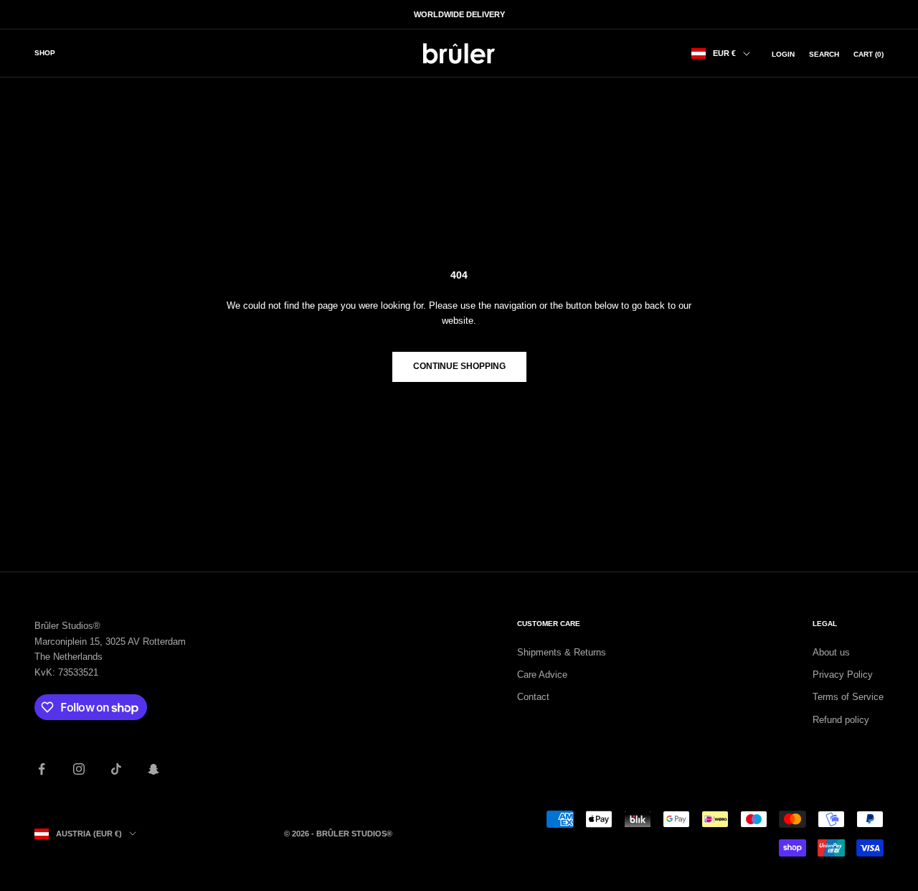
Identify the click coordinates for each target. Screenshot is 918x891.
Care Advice (542, 674)
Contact (533, 696)
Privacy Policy (843, 674)
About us (831, 652)
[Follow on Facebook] (41, 769)
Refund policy (841, 719)
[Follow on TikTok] (116, 769)
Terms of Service (848, 696)
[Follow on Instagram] (79, 769)
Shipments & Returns (561, 652)
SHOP (44, 53)
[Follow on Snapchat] (153, 769)
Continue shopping (459, 366)
